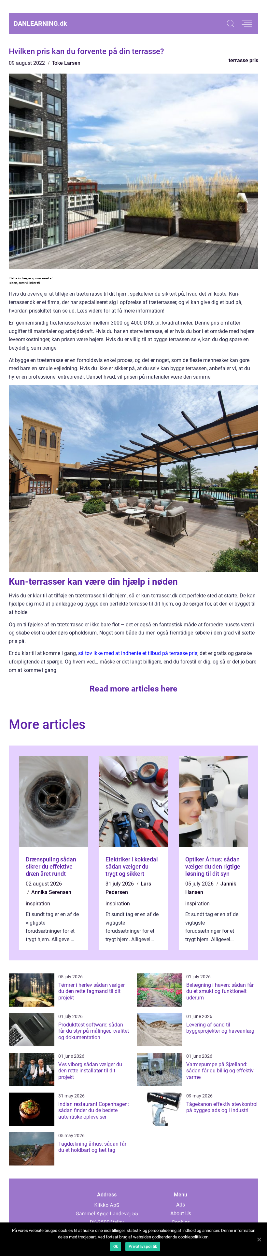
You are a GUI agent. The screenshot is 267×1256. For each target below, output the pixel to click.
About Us (180, 1213)
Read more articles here (133, 688)
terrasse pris (243, 60)
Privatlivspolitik (143, 1246)
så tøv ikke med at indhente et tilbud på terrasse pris (137, 653)
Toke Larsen (66, 63)
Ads (180, 1205)
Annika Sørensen (51, 892)
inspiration (38, 903)
